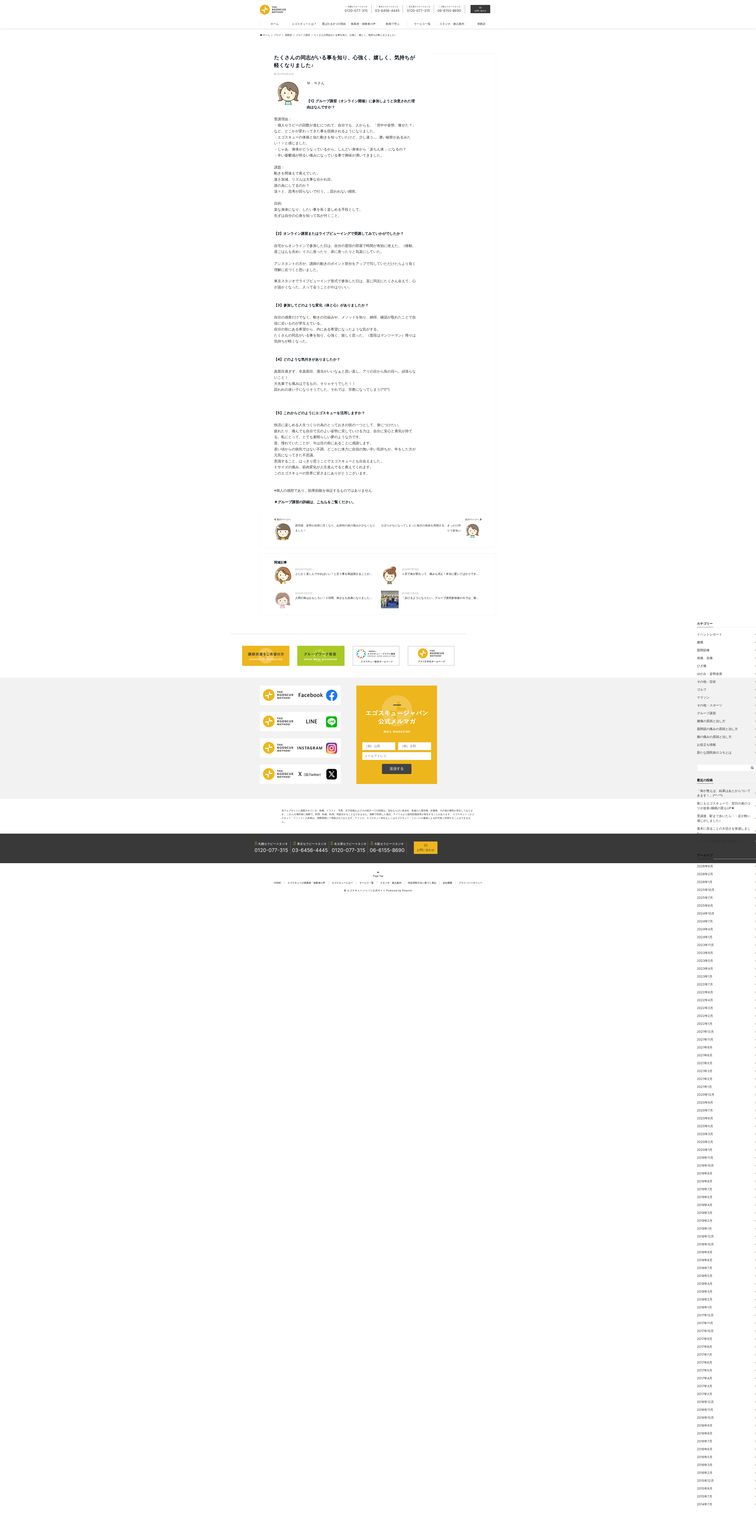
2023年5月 (705, 961)
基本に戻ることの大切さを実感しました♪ (723, 831)
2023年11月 (705, 945)
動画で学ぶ (393, 23)
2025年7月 (705, 898)
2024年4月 (705, 929)
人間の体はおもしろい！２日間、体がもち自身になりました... (333, 597)
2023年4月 (705, 968)
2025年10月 (705, 890)
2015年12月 (705, 1481)
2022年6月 (705, 992)
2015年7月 (704, 1496)
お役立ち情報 (706, 745)
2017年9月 (704, 1339)
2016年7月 (704, 1441)
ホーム (275, 23)
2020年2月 (705, 1142)
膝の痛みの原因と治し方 (714, 737)
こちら (322, 502)
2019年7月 (704, 1189)
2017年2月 (704, 1394)
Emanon (407, 890)
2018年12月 (705, 1236)
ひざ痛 (701, 666)
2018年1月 (704, 1307)
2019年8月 (704, 1181)
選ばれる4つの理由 (334, 23)
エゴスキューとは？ (304, 23)
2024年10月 (705, 913)
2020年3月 (705, 1134)
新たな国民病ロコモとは (714, 752)
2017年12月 (705, 1315)
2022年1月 (704, 1024)
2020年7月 (705, 1110)
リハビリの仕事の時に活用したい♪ (721, 841)
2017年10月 (705, 1331)
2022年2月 (705, 1016)
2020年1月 (704, 1150)
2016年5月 (704, 1457)
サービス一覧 (422, 23)
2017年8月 (704, 1347)
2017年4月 (704, 1378)
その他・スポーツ (709, 705)
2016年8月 (704, 1433)
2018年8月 (704, 1260)
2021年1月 (704, 1087)
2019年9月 (704, 1173)
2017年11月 (705, 1323)
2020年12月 (705, 1095)
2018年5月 (704, 1276)
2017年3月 (704, 1386)
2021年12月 (705, 1032)
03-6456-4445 (310, 850)
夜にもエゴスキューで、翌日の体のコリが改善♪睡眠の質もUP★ (723, 805)
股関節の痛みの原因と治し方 (717, 729)
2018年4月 (704, 1284)
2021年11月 (705, 1039)
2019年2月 (704, 1221)
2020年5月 (705, 1126)
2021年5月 (704, 1063)
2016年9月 (704, 1425)
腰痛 (700, 642)
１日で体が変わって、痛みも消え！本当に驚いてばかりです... (440, 573)
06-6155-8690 (387, 850)
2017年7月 (704, 1354)
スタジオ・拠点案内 (451, 23)
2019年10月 (705, 1165)
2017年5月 (704, 1370)
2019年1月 (704, 1228)
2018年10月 (705, 1244)
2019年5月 (704, 1197)
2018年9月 (704, 1252)
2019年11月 (705, 1158)
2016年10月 (705, 1418)
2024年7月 (705, 921)
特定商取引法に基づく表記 (422, 882)
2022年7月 (705, 984)
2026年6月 (705, 866)
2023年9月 (705, 953)
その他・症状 (706, 682)
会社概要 (447, 882)
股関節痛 (703, 650)
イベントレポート (709, 634)
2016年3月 (704, 1465)
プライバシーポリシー (470, 882)
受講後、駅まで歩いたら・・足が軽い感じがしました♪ (723, 818)
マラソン (703, 697)
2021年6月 (704, 1055)
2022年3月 (705, 1008)
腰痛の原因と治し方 (711, 721)
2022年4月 (705, 1000)
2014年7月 (704, 1504)
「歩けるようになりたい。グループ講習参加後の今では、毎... (440, 597)
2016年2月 (704, 1473)
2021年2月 (704, 1079)
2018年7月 (704, 1268)
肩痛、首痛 (705, 658)
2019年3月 (704, 1213)
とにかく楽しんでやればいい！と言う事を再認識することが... (333, 573)
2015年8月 (704, 1488)
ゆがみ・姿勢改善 (709, 674)
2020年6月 (705, 1118)
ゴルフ (701, 689)
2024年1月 (704, 937)
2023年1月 (704, 976)
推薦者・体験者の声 (363, 23)
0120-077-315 (271, 850)
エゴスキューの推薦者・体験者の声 (306, 882)
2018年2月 (704, 1299)
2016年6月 (704, 1449)
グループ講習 (706, 713)
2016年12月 (705, 1402)
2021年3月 (704, 1071)
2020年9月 (705, 1102)
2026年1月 (704, 882)
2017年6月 (704, 1362)
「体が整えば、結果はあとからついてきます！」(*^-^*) (723, 793)
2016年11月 (705, 1410)
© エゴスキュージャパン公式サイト (364, 890)
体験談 (481, 23)
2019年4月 (704, 1205)
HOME (277, 882)
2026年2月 (705, 874)
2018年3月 (704, 1291)
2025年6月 (705, 905)
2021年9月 (704, 1047)
